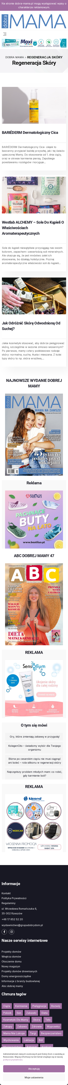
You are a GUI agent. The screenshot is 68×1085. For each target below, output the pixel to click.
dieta (44, 1012)
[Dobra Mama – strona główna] (34, 21)
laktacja (29, 1040)
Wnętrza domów (11, 956)
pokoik (7, 1012)
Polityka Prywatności (14, 898)
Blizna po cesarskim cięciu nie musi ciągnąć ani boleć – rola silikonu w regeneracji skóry (34, 760)
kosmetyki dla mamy (15, 1019)
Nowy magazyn (11, 966)
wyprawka (53, 1026)
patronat (32, 1047)
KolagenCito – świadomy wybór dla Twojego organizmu (34, 747)
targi (33, 1033)
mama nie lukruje (14, 1033)
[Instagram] (11, 932)
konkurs (46, 1047)
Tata (47, 1019)
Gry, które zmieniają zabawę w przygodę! (34, 736)
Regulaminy (8, 903)
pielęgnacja (39, 1006)
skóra (36, 1019)
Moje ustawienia (34, 1077)
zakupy (7, 1026)
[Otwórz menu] (4, 34)
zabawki (31, 1012)
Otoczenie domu (12, 961)
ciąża (6, 1006)
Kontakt (6, 893)
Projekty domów (11, 951)
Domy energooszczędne (16, 976)
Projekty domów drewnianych (19, 971)
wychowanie (11, 1040)
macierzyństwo (12, 1047)
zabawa (22, 1026)
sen (19, 1012)
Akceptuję (34, 1068)
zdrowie (37, 1026)
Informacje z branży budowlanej (21, 981)
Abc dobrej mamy (12, 986)
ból (41, 1040)
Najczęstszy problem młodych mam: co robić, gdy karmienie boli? (34, 773)
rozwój (55, 1006)
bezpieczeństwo (51, 1033)
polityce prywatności (12, 1060)
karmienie (21, 1006)
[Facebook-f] (4, 932)
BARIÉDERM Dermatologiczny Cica (30, 132)
